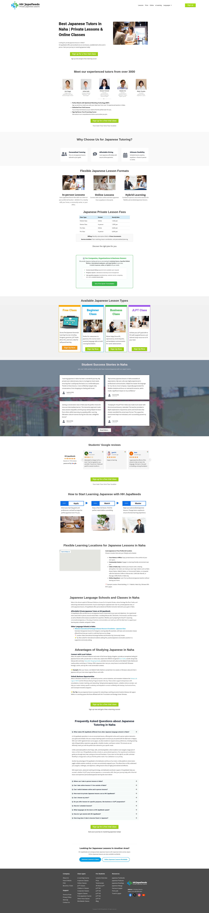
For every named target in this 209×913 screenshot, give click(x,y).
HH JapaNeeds (70, 456)
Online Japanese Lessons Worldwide (115, 859)
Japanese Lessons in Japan (90, 859)
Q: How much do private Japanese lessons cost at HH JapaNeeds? (93, 793)
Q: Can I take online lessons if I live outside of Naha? (89, 785)
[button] (61, 87)
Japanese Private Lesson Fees (104, 212)
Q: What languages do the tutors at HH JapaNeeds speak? (90, 810)
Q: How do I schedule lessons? (82, 806)
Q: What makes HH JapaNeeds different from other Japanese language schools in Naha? (100, 732)
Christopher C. (116, 452)
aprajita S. (137, 452)
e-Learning (158, 5)
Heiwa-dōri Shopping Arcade (92, 661)
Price (146, 5)
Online (152, 5)
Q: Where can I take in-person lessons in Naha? (87, 781)
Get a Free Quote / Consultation (104, 283)
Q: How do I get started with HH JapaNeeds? (86, 814)
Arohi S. (91, 452)
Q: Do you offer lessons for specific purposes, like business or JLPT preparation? (98, 802)
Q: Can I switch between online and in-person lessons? (90, 789)
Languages (166, 5)
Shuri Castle (122, 658)
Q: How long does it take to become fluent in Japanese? (90, 818)
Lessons (140, 5)
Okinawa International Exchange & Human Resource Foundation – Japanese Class (100, 628)
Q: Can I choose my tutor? (80, 797)
